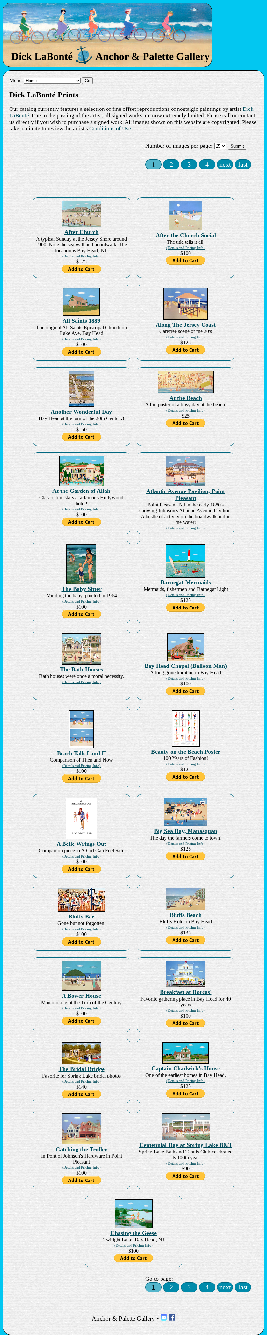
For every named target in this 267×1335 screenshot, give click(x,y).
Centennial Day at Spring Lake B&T (185, 1145)
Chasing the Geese (133, 1233)
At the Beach (185, 398)
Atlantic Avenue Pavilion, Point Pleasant (185, 494)
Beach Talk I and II (81, 753)
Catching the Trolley (81, 1149)
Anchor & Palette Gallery (123, 1318)
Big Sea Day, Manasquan (185, 831)
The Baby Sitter (82, 589)
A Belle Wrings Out (81, 844)
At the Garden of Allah (81, 491)
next (225, 164)
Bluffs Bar (81, 916)
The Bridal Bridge (82, 1069)
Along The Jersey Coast (186, 324)
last (243, 164)
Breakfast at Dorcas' (186, 992)
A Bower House (81, 995)
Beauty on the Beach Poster (185, 751)
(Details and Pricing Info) (81, 256)
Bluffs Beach (186, 915)
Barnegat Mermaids (186, 582)
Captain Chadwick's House (185, 1068)
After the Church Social (186, 235)
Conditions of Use (110, 128)
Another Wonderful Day (81, 411)
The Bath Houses (81, 669)
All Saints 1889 (81, 320)
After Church (81, 232)
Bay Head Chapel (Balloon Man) (186, 666)
